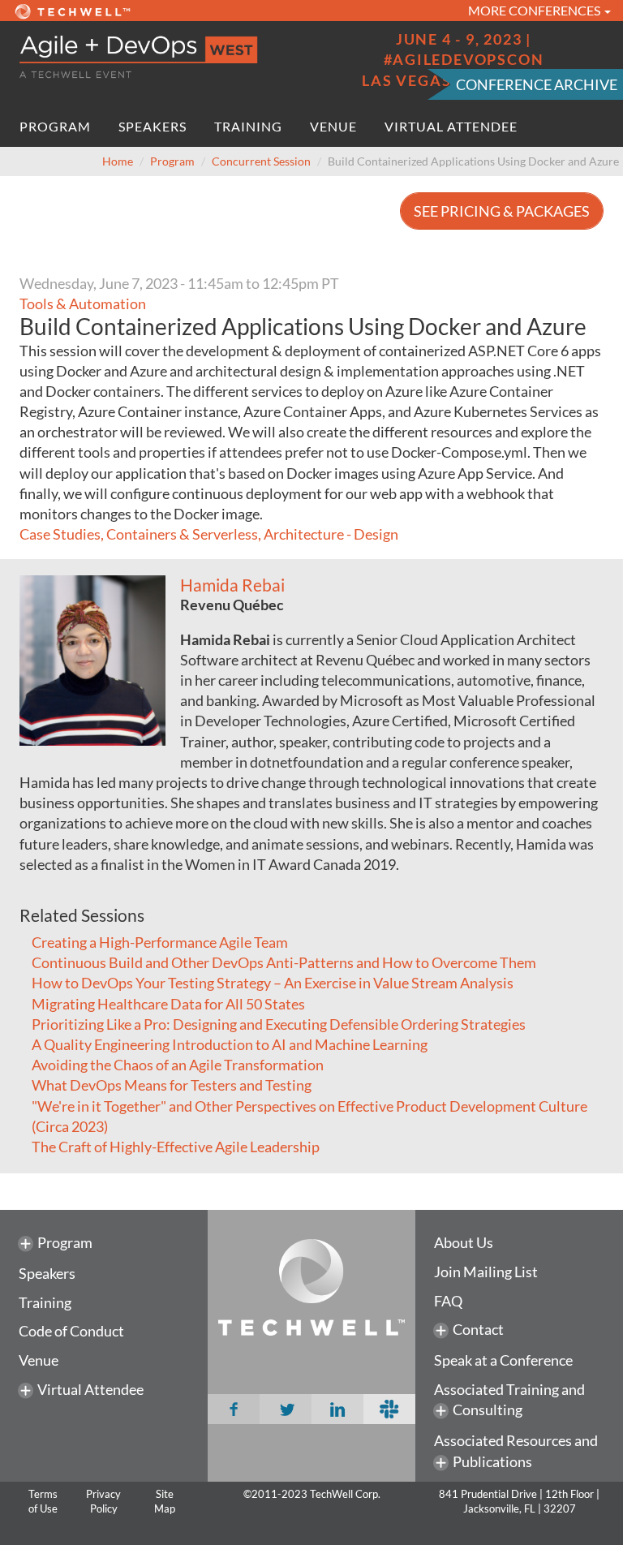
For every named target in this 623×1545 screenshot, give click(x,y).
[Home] (159, 57)
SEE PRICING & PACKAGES (502, 211)
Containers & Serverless (182, 534)
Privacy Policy (103, 1501)
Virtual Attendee (451, 126)
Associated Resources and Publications (516, 1450)
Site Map (164, 1501)
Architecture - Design (331, 534)
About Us (463, 1242)
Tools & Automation (82, 303)
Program (55, 126)
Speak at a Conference (503, 1360)
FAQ (448, 1301)
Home (117, 161)
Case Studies (60, 534)
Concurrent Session (261, 161)
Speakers (152, 126)
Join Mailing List (486, 1271)
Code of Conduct (71, 1331)
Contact (478, 1329)
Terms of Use (43, 1501)
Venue (333, 126)
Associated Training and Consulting (509, 1399)
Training (248, 126)
